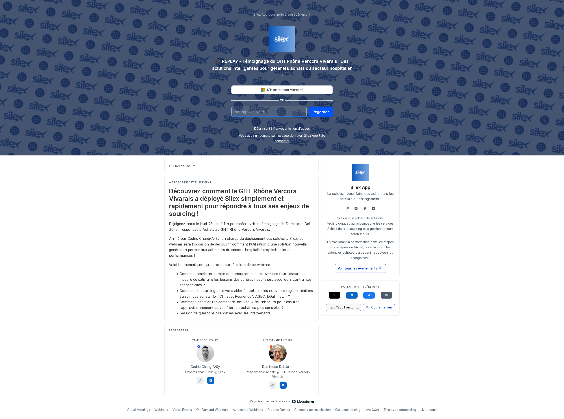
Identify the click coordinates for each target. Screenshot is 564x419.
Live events (429, 410)
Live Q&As (372, 410)
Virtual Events (182, 410)
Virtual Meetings (138, 410)
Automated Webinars (248, 410)
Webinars (161, 410)
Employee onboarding (400, 410)
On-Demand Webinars (212, 410)
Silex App (360, 187)
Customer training (347, 410)
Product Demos (278, 410)
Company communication (312, 410)
